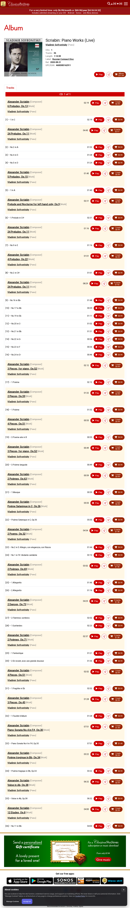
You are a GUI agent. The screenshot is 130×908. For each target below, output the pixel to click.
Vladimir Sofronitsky (56, 44)
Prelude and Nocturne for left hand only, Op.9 (33, 204)
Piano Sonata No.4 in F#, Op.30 (25, 729)
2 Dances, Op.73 (16, 604)
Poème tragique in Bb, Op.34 (23, 757)
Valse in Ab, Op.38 (17, 784)
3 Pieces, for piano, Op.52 (22, 368)
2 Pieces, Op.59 (16, 396)
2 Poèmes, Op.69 (17, 569)
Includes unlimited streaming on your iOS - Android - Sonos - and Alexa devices (65, 13)
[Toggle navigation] (125, 3)
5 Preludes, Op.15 (17, 176)
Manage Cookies (12, 901)
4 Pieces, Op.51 (16, 423)
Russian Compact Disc (63, 59)
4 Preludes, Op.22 (17, 259)
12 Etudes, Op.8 (16, 812)
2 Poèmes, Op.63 (17, 478)
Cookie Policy (80, 896)
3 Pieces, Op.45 (16, 702)
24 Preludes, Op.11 (18, 133)
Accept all (27, 901)
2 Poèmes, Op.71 (17, 639)
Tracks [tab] (10, 87)
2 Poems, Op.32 (16, 533)
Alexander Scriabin (18, 101)
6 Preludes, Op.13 (17, 106)
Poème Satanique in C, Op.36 (23, 506)
